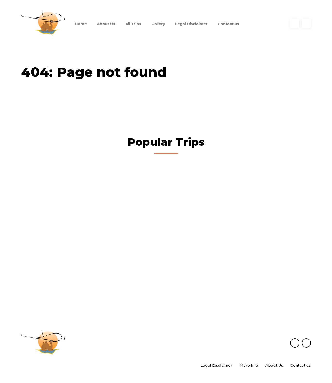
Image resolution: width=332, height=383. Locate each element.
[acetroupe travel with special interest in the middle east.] (43, 23)
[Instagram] (306, 23)
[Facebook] (294, 23)
